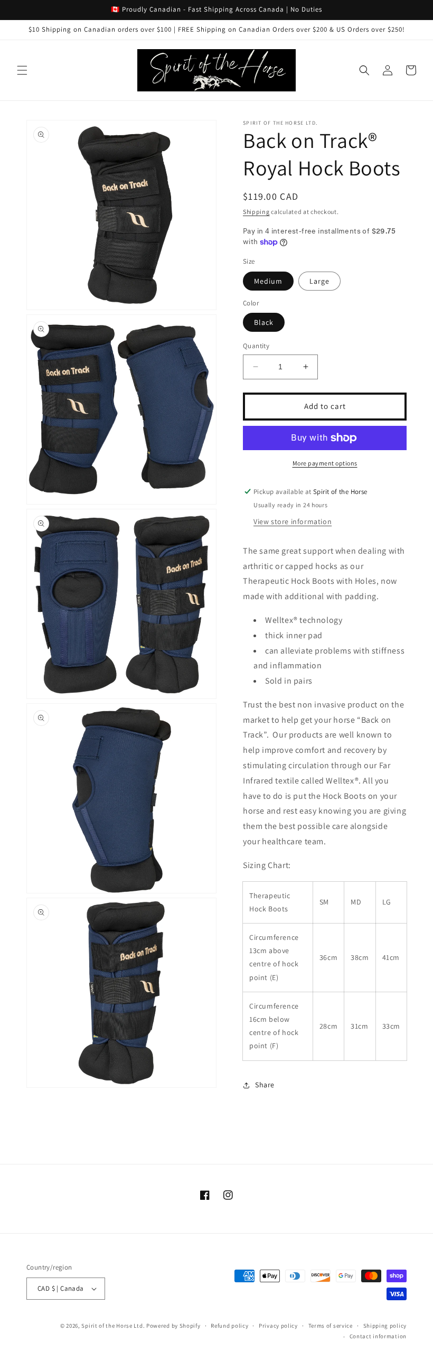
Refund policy (229, 1325)
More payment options (325, 463)
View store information (292, 521)
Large (319, 281)
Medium (268, 281)
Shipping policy (385, 1325)
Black (264, 322)
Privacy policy (278, 1325)
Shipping (256, 212)
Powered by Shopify (173, 1325)
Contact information (378, 1336)
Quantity (256, 345)
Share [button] (265, 1084)
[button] (22, 70)
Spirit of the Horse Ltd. (113, 1325)
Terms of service (330, 1325)
